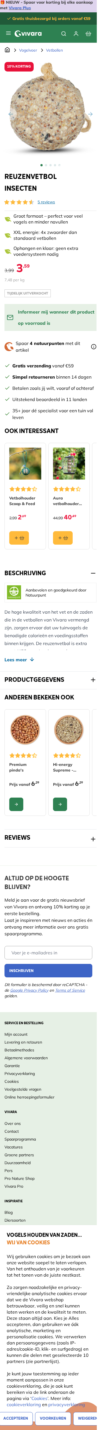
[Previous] (10, 114)
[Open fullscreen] (50, 107)
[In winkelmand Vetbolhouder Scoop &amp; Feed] (19, 538)
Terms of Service (70, 990)
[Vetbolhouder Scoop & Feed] (25, 464)
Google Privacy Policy (29, 990)
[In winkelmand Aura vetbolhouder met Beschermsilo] (63, 538)
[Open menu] (8, 33)
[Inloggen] (76, 33)
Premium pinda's (18, 767)
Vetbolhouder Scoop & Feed (22, 501)
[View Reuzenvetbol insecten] (41, 165)
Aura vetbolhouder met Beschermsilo (66, 501)
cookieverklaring (24, 1404)
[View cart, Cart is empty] (88, 33)
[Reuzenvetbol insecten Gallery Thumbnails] (50, 165)
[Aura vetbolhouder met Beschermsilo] (69, 464)
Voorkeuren (53, 1418)
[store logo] (28, 33)
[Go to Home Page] (7, 50)
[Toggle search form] (64, 33)
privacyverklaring (66, 1404)
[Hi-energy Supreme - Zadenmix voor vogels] (69, 730)
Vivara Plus (20, 7)
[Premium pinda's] (25, 730)
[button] (19, 202)
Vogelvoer (28, 50)
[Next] (90, 114)
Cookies (39, 1398)
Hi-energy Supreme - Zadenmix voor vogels (67, 767)
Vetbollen (54, 50)
